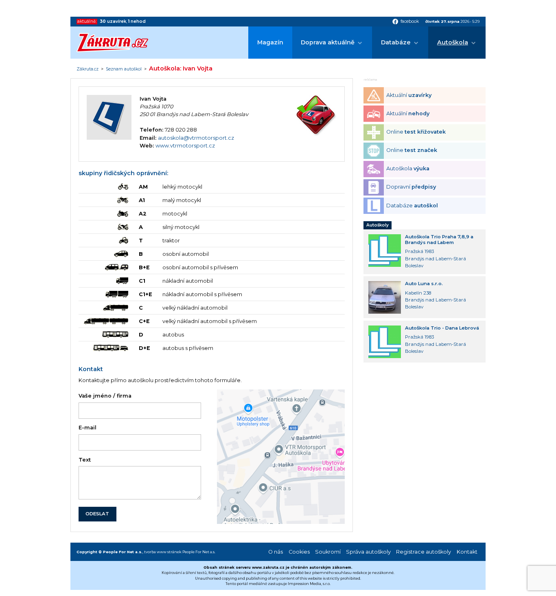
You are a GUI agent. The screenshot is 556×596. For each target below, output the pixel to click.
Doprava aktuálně (328, 42)
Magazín (270, 42)
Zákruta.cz (88, 69)
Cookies (299, 552)
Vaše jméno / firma (105, 396)
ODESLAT (97, 514)
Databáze (396, 42)
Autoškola (452, 42)
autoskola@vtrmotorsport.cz (196, 138)
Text (85, 460)
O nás (275, 552)
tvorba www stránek (163, 552)
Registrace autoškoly (423, 552)
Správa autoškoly (368, 552)
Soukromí (328, 552)
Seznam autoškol (124, 69)
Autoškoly (377, 225)
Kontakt (467, 552)
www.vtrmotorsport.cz (185, 146)
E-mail (87, 427)
